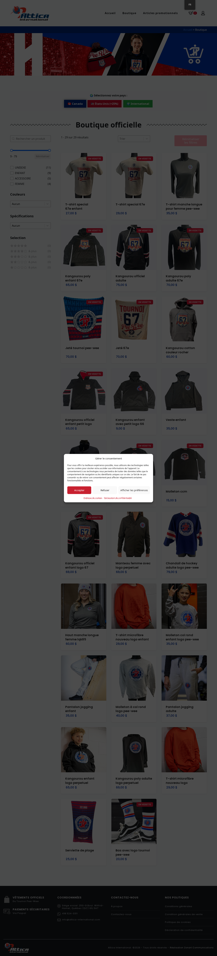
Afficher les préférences (134, 490)
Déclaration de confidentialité (118, 497)
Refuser (105, 490)
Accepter (79, 490)
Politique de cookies (93, 497)
